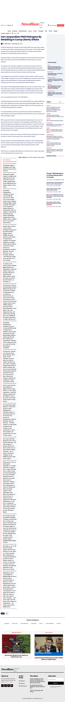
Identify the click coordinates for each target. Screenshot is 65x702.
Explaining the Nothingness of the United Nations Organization (49, 658)
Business (48, 105)
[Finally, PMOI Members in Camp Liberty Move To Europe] (55, 165)
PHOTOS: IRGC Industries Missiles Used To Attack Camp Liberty (55, 183)
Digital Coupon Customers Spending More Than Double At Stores (55, 94)
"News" (48, 141)
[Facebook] (2, 685)
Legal (49, 65)
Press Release (7, 160)
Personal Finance (51, 77)
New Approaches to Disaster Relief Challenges (55, 74)
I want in (55, 683)
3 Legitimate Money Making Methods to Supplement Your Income (55, 80)
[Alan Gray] (2, 44)
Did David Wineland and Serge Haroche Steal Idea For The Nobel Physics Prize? (55, 68)
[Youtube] (11, 685)
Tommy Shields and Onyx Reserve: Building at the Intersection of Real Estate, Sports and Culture (53, 109)
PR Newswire (23, 686)
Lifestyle (48, 113)
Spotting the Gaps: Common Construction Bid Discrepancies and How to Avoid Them (54, 138)
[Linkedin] (8, 685)
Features (49, 84)
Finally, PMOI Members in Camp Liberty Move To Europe (54, 175)
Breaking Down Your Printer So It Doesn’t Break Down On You (55, 125)
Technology (49, 122)
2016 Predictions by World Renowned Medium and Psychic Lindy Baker (54, 87)
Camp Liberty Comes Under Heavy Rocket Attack (53, 189)
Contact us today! (8, 682)
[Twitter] (5, 685)
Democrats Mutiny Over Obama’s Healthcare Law (16, 656)
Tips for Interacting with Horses (54, 120)
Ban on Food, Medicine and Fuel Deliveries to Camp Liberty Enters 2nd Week (55, 196)
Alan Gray (7, 43)
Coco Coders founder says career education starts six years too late (53, 144)
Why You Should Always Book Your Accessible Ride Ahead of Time (54, 131)
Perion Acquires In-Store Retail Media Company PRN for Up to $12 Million (54, 151)
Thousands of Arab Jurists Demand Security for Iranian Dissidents (53, 203)
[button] (10, 25)
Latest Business (51, 91)
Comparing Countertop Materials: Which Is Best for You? (55, 115)
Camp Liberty (6, 33)
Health (47, 128)
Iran (6, 613)
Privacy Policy (53, 687)
